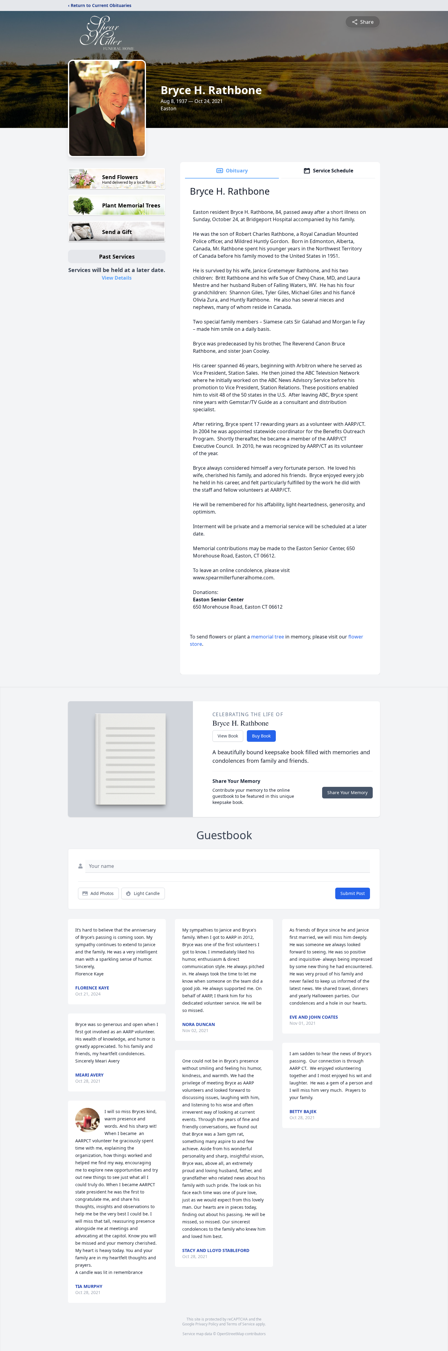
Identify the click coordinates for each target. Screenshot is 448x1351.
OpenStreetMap (230, 1333)
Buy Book (261, 736)
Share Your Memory (347, 792)
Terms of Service (240, 1324)
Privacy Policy (206, 1324)
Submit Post (352, 893)
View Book (228, 736)
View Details (117, 277)
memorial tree (267, 636)
